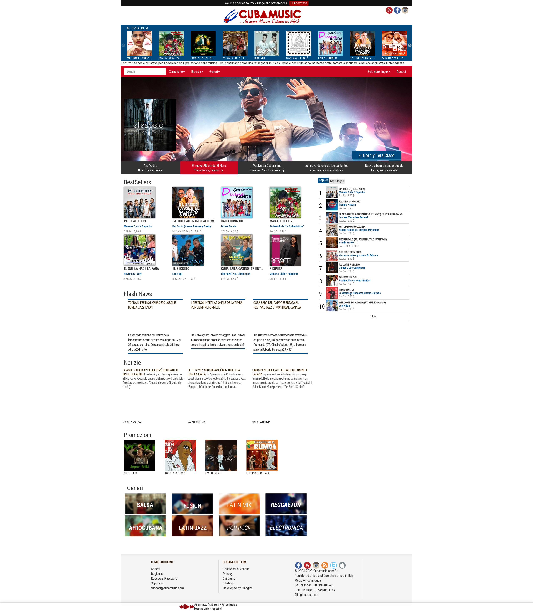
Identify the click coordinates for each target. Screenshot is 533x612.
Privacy (228, 574)
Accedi (401, 72)
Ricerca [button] (196, 72)
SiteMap (228, 583)
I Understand (299, 3)
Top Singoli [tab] (337, 181)
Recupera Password (164, 579)
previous (181, 607)
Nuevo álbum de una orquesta (384, 168)
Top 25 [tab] (323, 180)
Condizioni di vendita (236, 569)
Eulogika (247, 588)
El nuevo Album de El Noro (209, 168)
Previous (123, 45)
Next (410, 45)
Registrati (157, 574)
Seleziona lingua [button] (377, 72)
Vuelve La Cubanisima (267, 168)
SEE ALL (374, 316)
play (186, 607)
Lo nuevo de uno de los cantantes (326, 168)
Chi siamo (229, 579)
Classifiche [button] (176, 72)
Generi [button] (213, 72)
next (192, 607)
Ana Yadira (150, 168)
